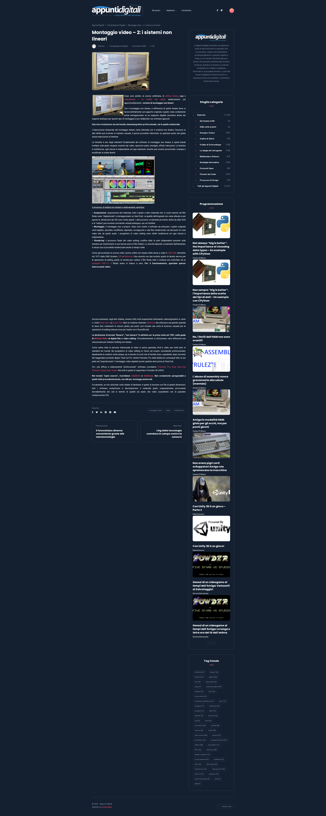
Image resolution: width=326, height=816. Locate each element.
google (199, 711)
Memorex (128, 256)
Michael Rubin (101, 338)
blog (198, 687)
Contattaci (186, 10)
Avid (174, 367)
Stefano (101, 46)
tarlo (198, 764)
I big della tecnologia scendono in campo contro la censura (164, 433)
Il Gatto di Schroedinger (210, 145)
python (199, 745)
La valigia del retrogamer (211, 150)
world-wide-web (202, 779)
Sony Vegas (111, 370)
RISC (198, 750)
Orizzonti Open (207, 168)
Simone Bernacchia (200, 593)
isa (197, 721)
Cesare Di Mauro (199, 258)
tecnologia (211, 764)
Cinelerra (135, 376)
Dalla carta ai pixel (208, 127)
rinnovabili (214, 745)
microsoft (200, 725)
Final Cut (181, 367)
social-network (202, 759)
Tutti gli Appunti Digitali (118, 46)
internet (199, 716)
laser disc (104, 323)
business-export (214, 687)
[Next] (213, 643)
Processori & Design (209, 180)
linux (208, 721)
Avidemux (148, 376)
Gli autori (156, 10)
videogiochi (218, 769)
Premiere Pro (164, 367)
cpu (222, 701)
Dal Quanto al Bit (207, 121)
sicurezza (211, 750)
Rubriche (170, 10)
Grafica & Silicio (207, 139)
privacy (216, 735)
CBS (120, 256)
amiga (214, 672)
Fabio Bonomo (198, 514)
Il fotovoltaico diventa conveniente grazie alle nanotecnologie (110, 433)
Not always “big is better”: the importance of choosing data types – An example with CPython (211, 248)
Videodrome (179, 410)
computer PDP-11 (100, 263)
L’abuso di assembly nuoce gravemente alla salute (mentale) (210, 380)
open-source (201, 735)
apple (213, 677)
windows (214, 774)
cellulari (199, 691)
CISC (211, 691)
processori (200, 740)
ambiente (200, 672)
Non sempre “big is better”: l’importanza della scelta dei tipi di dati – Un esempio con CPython (211, 295)
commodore (201, 696)
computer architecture (204, 701)
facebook (214, 706)
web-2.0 (199, 774)
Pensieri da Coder (208, 174)
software (219, 759)
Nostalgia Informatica (209, 162)
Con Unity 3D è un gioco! (208, 546)
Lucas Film (118, 323)
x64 (218, 779)
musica (199, 730)
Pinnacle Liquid (99, 370)
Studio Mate (107, 807)
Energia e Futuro (207, 133)
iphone (213, 716)
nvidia (212, 730)
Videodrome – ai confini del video (144, 99)
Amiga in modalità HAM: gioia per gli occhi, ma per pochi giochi (210, 423)
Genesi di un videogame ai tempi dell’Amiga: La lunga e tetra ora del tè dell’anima (211, 629)
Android (199, 677)
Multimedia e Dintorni (209, 156)
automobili (211, 682)
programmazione (219, 740)
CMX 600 (172, 253)
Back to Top (227, 806)
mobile (215, 725)
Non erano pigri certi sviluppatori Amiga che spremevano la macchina (210, 466)
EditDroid (151, 323)
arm (198, 682)
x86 (197, 784)
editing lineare (171, 96)
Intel (212, 711)
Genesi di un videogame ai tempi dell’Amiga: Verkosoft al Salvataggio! (211, 585)
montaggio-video (155, 410)
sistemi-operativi (202, 754)
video (168, 410)
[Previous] (209, 643)
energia (199, 706)
